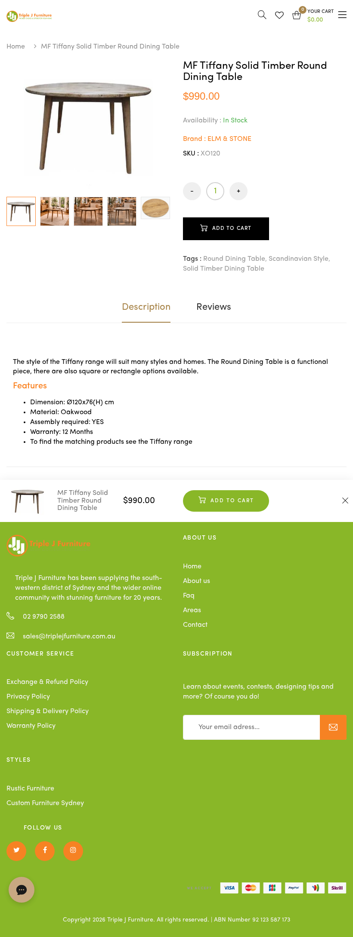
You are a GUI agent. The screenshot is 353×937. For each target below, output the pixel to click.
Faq (189, 595)
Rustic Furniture (30, 788)
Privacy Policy (28, 696)
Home (15, 46)
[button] (313, 16)
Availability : (202, 120)
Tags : (192, 259)
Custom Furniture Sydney (45, 803)
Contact (195, 625)
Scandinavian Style (298, 259)
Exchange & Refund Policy (47, 682)
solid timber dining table (223, 269)
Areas (192, 610)
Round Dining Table (234, 259)
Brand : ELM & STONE (217, 139)
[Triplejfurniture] (48, 545)
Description (146, 307)
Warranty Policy (31, 726)
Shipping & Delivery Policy (47, 711)
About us (196, 581)
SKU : (191, 153)
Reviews (213, 307)
